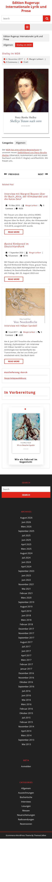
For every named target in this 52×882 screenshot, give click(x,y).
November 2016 (26, 677)
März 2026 (26, 526)
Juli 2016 (26, 691)
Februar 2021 (26, 593)
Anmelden (26, 766)
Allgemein (8, 44)
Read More (15, 232)
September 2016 (26, 686)
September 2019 (26, 602)
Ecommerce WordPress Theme (18, 835)
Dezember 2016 (26, 673)
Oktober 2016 (26, 682)
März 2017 (26, 659)
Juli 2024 (26, 557)
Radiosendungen (26, 819)
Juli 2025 (26, 535)
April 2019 (26, 611)
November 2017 (26, 633)
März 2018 (26, 619)
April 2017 (26, 655)
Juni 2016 (26, 695)
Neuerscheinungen (26, 815)
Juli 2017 (26, 646)
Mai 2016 (26, 699)
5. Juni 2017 (13, 332)
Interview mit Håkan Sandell (20, 325)
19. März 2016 (14, 205)
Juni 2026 (26, 522)
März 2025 (26, 548)
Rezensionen (26, 823)
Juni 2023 (26, 575)
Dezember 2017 (26, 628)
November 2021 (26, 584)
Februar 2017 (26, 664)
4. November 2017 (14, 59)
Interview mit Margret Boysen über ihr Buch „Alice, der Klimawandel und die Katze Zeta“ (26, 196)
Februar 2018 (26, 624)
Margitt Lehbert (36, 59)
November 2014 (26, 726)
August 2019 (26, 606)
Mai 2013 (26, 744)
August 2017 (26, 642)
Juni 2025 (26, 539)
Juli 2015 (26, 717)
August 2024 (26, 553)
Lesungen (26, 806)
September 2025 (26, 531)
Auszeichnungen (26, 792)
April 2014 (26, 731)
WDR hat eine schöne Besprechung (22, 149)
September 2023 (26, 571)
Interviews (26, 801)
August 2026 (26, 517)
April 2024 (26, 566)
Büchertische (26, 797)
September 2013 (26, 739)
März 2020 (26, 597)
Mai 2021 (26, 588)
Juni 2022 (26, 579)
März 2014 (26, 735)
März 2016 (26, 704)
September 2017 (26, 637)
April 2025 (26, 544)
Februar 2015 (26, 722)
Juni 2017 (26, 651)
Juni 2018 (26, 615)
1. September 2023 (16, 252)
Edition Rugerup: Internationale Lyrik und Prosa (26, 6)
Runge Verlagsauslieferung (15, 378)
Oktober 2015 (26, 713)
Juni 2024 (26, 562)
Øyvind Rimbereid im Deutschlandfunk (16, 245)
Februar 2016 (26, 708)
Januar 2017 (26, 668)
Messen (26, 810)
